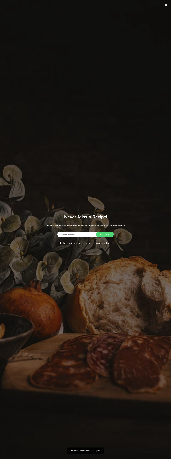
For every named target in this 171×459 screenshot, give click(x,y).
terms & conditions (101, 243)
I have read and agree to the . (86, 243)
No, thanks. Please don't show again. (85, 450)
